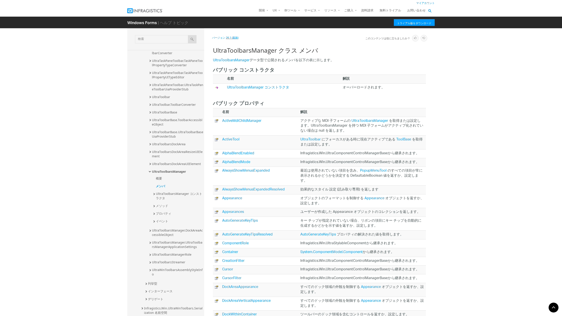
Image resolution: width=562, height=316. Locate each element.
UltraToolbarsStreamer (168, 262)
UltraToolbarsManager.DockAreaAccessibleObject (177, 232)
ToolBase (403, 139)
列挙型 (152, 283)
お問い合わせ (416, 10)
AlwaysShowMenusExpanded (246, 170)
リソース (330, 10)
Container (230, 252)
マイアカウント (425, 3)
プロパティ (163, 213)
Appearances (233, 212)
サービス (310, 10)
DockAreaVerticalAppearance (246, 301)
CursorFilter (231, 278)
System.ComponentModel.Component (331, 252)
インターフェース (160, 291)
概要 (159, 178)
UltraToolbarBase (164, 112)
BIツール (291, 10)
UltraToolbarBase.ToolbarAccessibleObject (177, 122)
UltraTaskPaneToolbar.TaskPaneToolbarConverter (177, 51)
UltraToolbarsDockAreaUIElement (176, 164)
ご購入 (348, 10)
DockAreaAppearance (240, 287)
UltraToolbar (161, 97)
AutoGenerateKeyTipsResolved (247, 234)
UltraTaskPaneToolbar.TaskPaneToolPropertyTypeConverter (177, 63)
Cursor (227, 269)
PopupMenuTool (373, 170)
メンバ (160, 186)
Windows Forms (142, 22)
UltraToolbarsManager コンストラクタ (179, 196)
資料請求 (367, 10)
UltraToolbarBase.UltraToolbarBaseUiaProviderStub (177, 134)
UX (275, 10)
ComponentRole (235, 243)
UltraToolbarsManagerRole (171, 254)
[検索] (192, 39)
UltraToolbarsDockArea (169, 144)
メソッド (162, 206)
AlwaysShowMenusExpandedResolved (253, 189)
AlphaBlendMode (236, 162)
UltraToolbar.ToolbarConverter (174, 104)
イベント (162, 221)
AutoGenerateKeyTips (240, 220)
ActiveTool (231, 139)
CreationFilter (233, 261)
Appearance (232, 198)
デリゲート (155, 299)
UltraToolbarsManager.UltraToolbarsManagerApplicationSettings (177, 244)
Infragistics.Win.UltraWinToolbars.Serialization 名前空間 (173, 310)
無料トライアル (390, 10)
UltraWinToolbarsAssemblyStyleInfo (177, 272)
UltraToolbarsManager (169, 171)
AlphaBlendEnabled (238, 153)
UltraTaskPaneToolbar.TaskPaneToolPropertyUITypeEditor (177, 75)
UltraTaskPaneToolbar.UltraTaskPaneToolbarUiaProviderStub (177, 87)
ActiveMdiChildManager (241, 121)
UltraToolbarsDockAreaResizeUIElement (177, 154)
